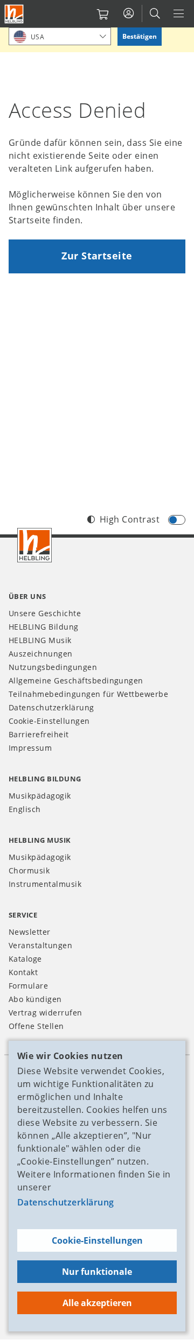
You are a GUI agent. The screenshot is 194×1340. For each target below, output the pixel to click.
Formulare (28, 986)
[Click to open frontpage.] (14, 14)
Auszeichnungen (41, 653)
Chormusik (29, 870)
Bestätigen (139, 36)
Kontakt (23, 972)
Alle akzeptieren (97, 1303)
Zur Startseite (97, 255)
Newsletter (30, 932)
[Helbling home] (34, 545)
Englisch (25, 809)
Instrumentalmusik (45, 884)
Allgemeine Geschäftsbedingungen (76, 680)
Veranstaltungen (40, 945)
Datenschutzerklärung (65, 1202)
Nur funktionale (97, 1272)
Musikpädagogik (40, 796)
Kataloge (25, 959)
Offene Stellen (36, 1026)
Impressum (30, 748)
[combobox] (60, 36)
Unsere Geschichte (45, 613)
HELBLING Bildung (44, 627)
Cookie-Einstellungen (97, 1240)
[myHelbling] (128, 13)
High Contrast (130, 519)
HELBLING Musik (40, 640)
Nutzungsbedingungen (53, 667)
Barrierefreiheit (39, 734)
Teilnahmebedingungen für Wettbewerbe (88, 694)
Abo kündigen (35, 999)
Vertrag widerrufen (45, 1012)
